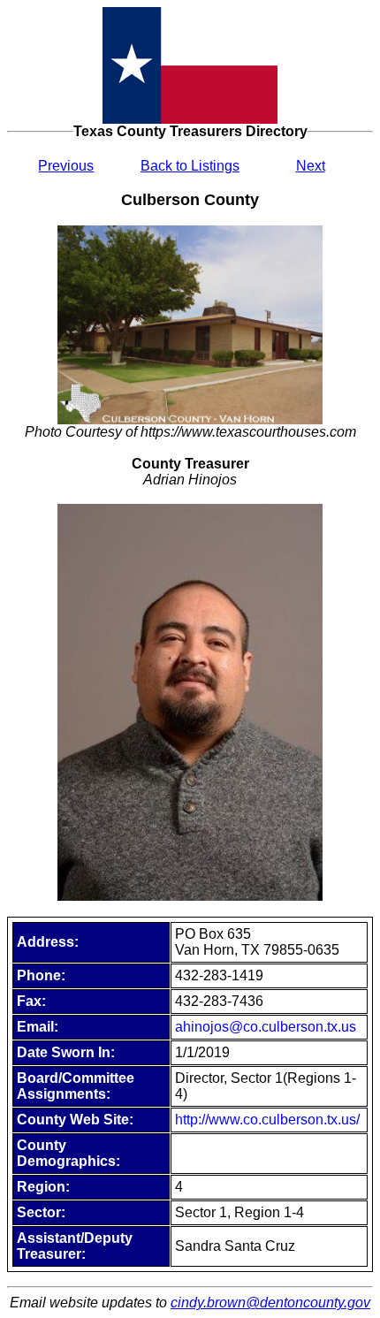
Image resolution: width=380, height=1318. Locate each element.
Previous (66, 165)
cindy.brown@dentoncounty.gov (270, 1302)
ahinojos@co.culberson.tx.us (265, 1026)
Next (310, 165)
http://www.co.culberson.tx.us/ (267, 1119)
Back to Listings (190, 165)
